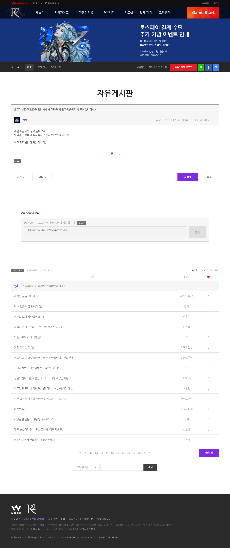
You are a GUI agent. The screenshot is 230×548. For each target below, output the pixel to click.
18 (128, 452)
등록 (197, 232)
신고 (17, 161)
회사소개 (73, 519)
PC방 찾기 (56, 67)
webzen (19, 3)
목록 (209, 177)
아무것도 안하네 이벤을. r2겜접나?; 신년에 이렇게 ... (43, 388)
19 (133, 452)
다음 (227, 40)
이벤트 (19, 408)
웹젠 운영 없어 (24, 347)
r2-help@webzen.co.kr (37, 529)
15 (112, 452)
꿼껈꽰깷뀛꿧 (186, 296)
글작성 (187, 177)
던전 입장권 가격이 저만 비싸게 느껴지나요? (40, 398)
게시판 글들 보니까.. (27, 296)
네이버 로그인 (201, 67)
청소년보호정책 (56, 519)
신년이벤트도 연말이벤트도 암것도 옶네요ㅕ (38, 367)
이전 (3, 40)
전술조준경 (186, 357)
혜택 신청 (42, 67)
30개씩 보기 (32, 270)
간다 (186, 306)
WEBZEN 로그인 (183, 67)
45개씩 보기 (46, 270)
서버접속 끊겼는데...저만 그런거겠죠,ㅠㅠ (39, 326)
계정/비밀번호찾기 (158, 67)
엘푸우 (186, 316)
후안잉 (186, 388)
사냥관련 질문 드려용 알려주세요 (34, 419)
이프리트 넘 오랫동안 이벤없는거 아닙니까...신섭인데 (43, 357)
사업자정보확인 (87, 529)
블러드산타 (186, 398)
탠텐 (24, 120)
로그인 (216, 3)
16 (117, 452)
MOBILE (52, 3)
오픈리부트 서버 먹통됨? (27, 337)
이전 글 (21, 177)
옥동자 (186, 439)
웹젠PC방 (87, 519)
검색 (150, 467)
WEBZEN (16, 509)
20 (139, 452)
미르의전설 (186, 347)
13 (101, 452)
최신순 (195, 269)
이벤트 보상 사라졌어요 (29, 316)
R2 (16, 12)
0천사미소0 (186, 408)
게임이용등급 (103, 519)
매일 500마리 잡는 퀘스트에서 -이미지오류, (38, 429)
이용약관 (16, 519)
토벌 (186, 419)
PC (37, 3)
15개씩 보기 (17, 270)
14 (107, 452)
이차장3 (186, 378)
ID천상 (186, 326)
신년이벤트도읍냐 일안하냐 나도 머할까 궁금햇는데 (42, 378)
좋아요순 (215, 269)
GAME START (203, 12)
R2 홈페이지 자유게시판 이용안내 (43, 285)
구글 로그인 (216, 67)
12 (96, 452)
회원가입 (205, 3)
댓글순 (204, 269)
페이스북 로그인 (208, 67)
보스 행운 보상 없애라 (28, 306)
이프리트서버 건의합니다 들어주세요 (36, 439)
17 (123, 452)
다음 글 (43, 177)
